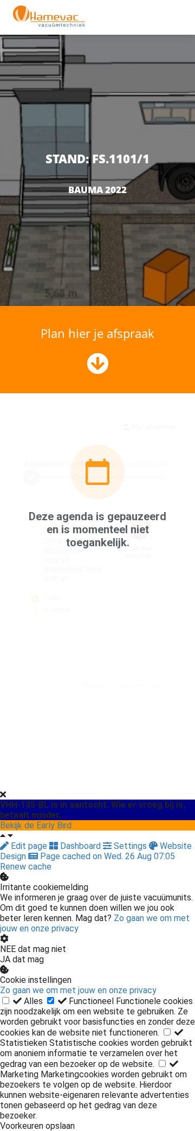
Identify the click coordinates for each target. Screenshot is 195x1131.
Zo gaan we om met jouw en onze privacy (78, 990)
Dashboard (80, 846)
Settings (130, 846)
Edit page (29, 846)
